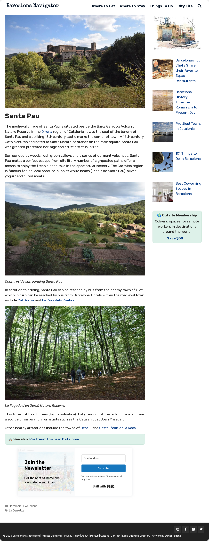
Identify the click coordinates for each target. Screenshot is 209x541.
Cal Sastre (26, 300)
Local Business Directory (136, 535)
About (84, 535)
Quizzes (104, 535)
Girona (46, 132)
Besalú (86, 428)
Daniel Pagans (173, 535)
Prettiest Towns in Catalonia (54, 439)
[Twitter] (201, 529)
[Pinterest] (193, 529)
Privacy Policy (72, 535)
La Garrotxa (16, 510)
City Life (185, 6)
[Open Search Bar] (199, 6)
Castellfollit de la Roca (117, 428)
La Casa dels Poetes (58, 300)
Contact (115, 535)
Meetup (94, 535)
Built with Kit (103, 486)
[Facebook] (185, 529)
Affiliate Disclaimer (52, 535)
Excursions (30, 506)
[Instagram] (177, 529)
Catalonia (15, 506)
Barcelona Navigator (33, 6)
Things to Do (161, 6)
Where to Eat (103, 6)
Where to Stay (132, 6)
